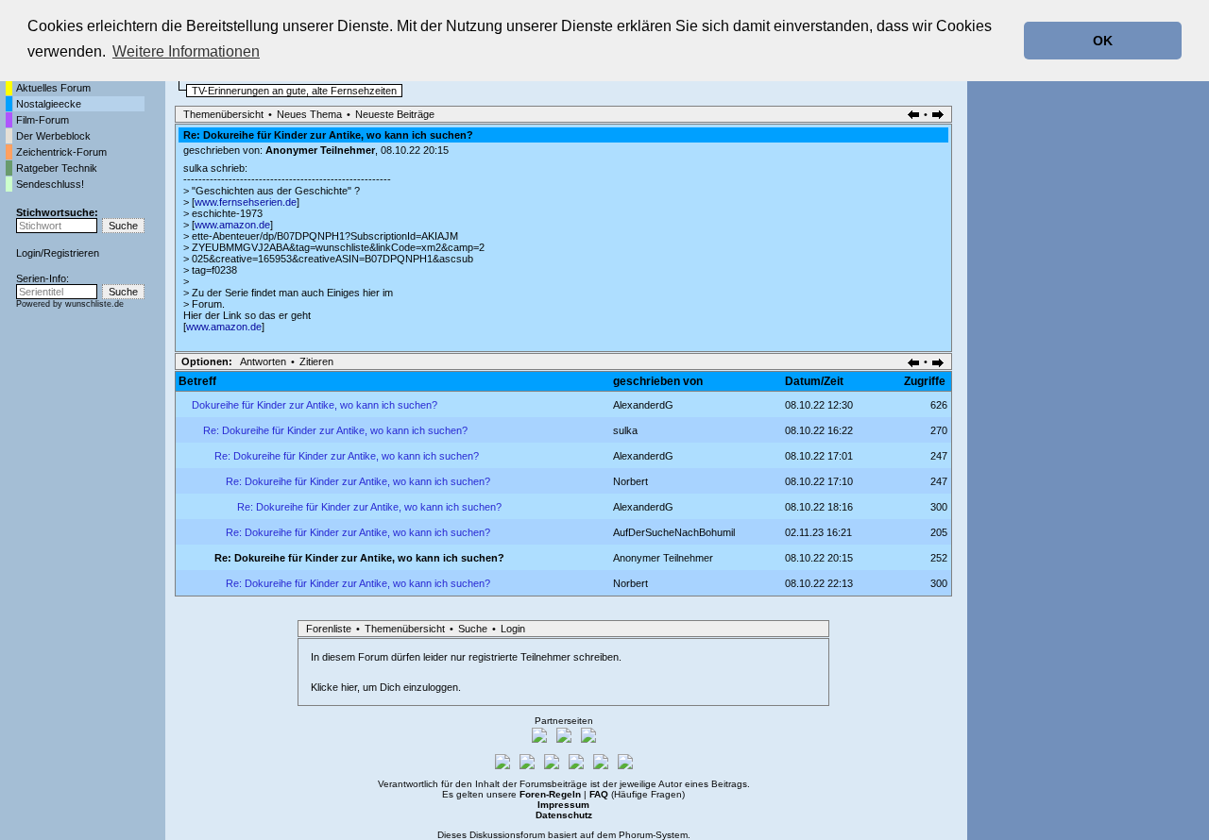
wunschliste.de (94, 304)
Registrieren (71, 253)
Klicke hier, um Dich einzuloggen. (386, 687)
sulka (625, 430)
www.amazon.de (232, 224)
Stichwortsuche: (57, 212)
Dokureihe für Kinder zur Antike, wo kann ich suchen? (314, 405)
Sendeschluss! (50, 184)
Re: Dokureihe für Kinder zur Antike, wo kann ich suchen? (335, 430)
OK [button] (1103, 40)
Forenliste (328, 628)
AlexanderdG (643, 405)
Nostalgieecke (48, 103)
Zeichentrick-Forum (61, 152)
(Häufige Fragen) (637, 794)
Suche (472, 628)
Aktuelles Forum (53, 87)
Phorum (636, 835)
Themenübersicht (223, 114)
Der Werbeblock (53, 136)
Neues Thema (309, 114)
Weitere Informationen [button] (186, 51)
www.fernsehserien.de (246, 202)
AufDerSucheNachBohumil (674, 532)
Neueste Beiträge (394, 114)
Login (28, 253)
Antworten (263, 361)
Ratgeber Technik (56, 168)
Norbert (630, 481)
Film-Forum (42, 120)
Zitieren (316, 361)
